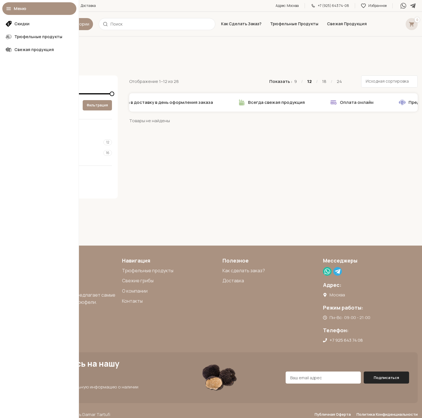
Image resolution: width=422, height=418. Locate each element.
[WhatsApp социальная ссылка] (403, 5)
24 (339, 81)
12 (309, 81)
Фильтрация (97, 105)
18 (324, 81)
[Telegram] (413, 5)
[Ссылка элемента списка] (169, 271)
